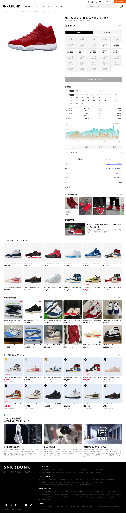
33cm (100, 100)
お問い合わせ (51, 482)
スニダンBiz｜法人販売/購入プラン (97, 469)
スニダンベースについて (71, 469)
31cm (77, 100)
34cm (111, 100)
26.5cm (77, 97)
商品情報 (79, 159)
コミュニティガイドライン (62, 482)
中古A (88, 90)
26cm (71, 97)
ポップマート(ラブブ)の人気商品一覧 (79, 497)
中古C (99, 90)
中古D (104, 90)
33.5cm (105, 100)
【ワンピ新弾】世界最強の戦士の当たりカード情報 (106, 506)
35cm (71, 103)
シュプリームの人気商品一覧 (97, 494)
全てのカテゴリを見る (108, 497)
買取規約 (102, 482)
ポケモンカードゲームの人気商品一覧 (48, 494)
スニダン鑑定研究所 (44, 469)
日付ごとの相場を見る (71, 152)
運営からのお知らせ (87, 482)
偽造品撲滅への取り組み (57, 469)
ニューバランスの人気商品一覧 (113, 494)
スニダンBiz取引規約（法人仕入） (47, 484)
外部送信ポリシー (70, 472)
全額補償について (75, 482)
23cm (88, 94)
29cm (105, 97)
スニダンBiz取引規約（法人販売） (66, 484)
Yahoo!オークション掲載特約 (84, 484)
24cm (99, 94)
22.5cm (83, 94)
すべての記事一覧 (43, 509)
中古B (94, 90)
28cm (94, 97)
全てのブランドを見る (44, 499)
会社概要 (92, 472)
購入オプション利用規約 (93, 479)
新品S (77, 90)
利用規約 (96, 482)
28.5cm (99, 97)
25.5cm (116, 94)
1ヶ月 (100, 147)
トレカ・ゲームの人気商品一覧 (95, 491)
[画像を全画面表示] (32, 34)
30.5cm (72, 100)
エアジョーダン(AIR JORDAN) (114, 164)
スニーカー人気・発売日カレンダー (48, 491)
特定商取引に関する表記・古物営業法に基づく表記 (51, 472)
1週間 (86, 147)
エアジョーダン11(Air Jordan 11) (113, 168)
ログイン (108, 1)
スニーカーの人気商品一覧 (65, 491)
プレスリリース (112, 469)
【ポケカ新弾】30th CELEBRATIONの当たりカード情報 (78, 506)
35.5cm (77, 103)
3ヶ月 (114, 147)
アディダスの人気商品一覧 (45, 497)
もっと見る (119, 194)
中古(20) (107, 32)
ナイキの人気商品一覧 (65, 494)
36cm (83, 103)
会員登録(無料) (120, 1)
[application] (93, 134)
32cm (89, 100)
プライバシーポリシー (82, 472)
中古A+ (83, 90)
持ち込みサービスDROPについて (109, 479)
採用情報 (98, 472)
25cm (110, 94)
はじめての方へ (43, 479)
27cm (83, 97)
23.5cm (94, 94)
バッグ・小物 (59, 6)
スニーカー (36, 6)
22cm (77, 94)
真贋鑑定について (53, 479)
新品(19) (79, 32)
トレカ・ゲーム (47, 6)
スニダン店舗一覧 (83, 469)
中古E (110, 90)
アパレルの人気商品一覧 (80, 491)
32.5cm (94, 100)
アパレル (27, 6)
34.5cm (116, 100)
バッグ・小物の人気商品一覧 (112, 491)
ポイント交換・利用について (78, 479)
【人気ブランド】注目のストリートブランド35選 (51, 506)
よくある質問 (42, 482)
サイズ (108, 159)
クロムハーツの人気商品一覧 (61, 497)
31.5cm (83, 100)
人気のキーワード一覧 (95, 497)
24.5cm (105, 94)
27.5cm (88, 97)
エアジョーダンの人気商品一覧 (80, 494)
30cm (116, 97)
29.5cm (110, 97)
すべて (71, 90)
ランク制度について (64, 479)
